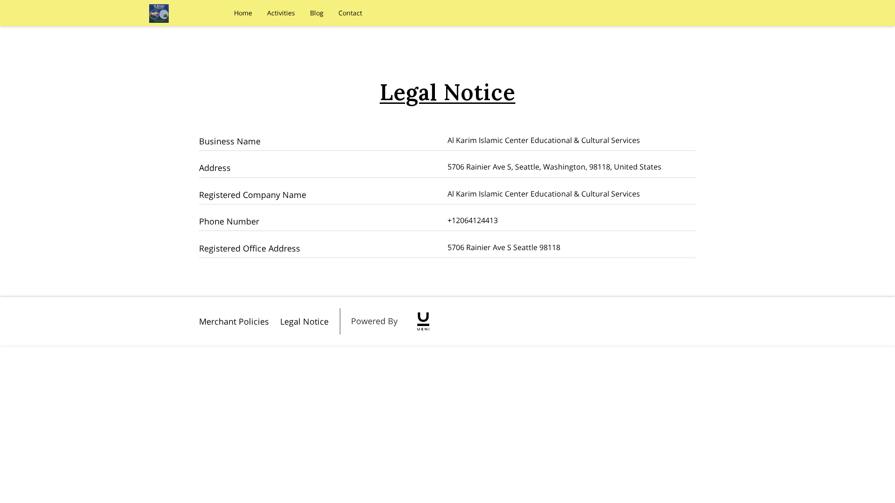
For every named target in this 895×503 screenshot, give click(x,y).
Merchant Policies (234, 321)
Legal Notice (304, 321)
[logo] (423, 321)
